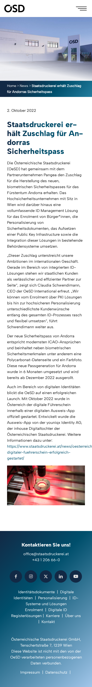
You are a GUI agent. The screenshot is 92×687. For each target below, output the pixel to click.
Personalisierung (52, 598)
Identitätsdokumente (36, 592)
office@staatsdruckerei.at (46, 554)
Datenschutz (56, 672)
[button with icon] (16, 576)
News (24, 86)
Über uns (73, 615)
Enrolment (34, 610)
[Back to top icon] (83, 678)
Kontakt (48, 621)
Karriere (53, 615)
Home (11, 86)
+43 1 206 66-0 (46, 560)
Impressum (30, 672)
